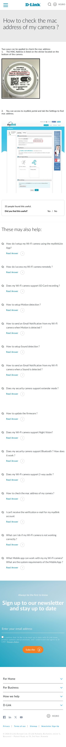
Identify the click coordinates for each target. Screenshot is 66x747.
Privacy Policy (13, 642)
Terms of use (20, 726)
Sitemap (33, 726)
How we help (11, 696)
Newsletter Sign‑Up (50, 726)
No (55, 211)
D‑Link (7, 705)
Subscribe (30, 650)
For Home (9, 679)
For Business (11, 687)
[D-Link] (33, 4)
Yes (48, 211)
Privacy (6, 726)
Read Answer (12, 253)
